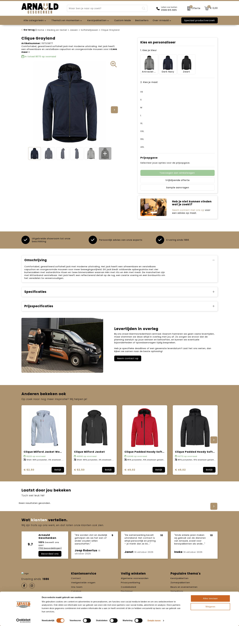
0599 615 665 (169, 10)
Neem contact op (127, 358)
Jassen (74, 29)
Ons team (77, 586)
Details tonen (154, 620)
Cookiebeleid (128, 586)
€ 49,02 (129, 469)
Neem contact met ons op (188, 210)
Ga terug (29, 29)
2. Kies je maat (149, 82)
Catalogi (76, 591)
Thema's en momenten (65, 20)
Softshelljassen (89, 29)
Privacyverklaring (130, 582)
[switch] (87, 620)
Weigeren (210, 606)
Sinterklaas (177, 591)
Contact (76, 578)
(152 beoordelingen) (50, 548)
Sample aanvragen (177, 187)
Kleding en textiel (57, 29)
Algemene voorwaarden (135, 578)
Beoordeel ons (50, 553)
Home (40, 29)
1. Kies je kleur (148, 50)
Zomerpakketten (180, 582)
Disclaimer (127, 591)
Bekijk (57, 469)
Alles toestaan (210, 598)
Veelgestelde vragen (83, 582)
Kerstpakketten (180, 578)
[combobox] (103, 8)
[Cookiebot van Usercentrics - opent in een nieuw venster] (23, 621)
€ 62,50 (29, 469)
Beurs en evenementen (184, 586)
